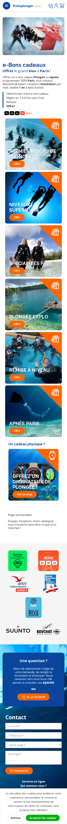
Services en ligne (33, 781)
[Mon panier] (61, 5)
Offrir (17, 163)
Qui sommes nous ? (33, 786)
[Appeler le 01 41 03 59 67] (50, 6)
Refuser (16, 818)
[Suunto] (18, 629)
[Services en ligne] (20, 584)
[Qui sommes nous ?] (50, 584)
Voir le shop (24, 494)
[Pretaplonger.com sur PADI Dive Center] (33, 607)
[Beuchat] (49, 629)
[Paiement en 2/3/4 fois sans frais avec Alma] (48, 560)
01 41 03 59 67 (36, 696)
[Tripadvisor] (17, 560)
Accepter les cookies (42, 818)
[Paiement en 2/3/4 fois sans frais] (18, 113)
